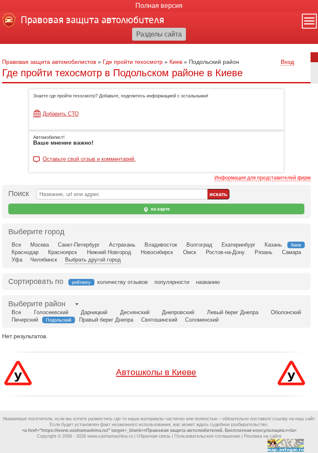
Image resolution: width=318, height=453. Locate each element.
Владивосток (161, 245)
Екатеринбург (238, 245)
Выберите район (36, 304)
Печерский (25, 320)
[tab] (36, 304)
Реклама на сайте (263, 436)
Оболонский (286, 312)
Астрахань (122, 245)
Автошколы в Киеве (156, 372)
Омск (189, 252)
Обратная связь (154, 436)
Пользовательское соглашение (207, 436)
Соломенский (202, 320)
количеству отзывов (122, 282)
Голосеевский (51, 312)
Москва (39, 245)
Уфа (17, 260)
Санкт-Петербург (79, 245)
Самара (291, 252)
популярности (171, 282)
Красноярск (62, 252)
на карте (159, 208)
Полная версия (159, 5)
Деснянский (134, 312)
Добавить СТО (61, 114)
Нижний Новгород (109, 252)
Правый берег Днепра (106, 320)
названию (208, 282)
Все (16, 245)
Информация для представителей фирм (262, 178)
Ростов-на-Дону (225, 252)
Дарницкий (94, 312)
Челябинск (43, 260)
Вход (287, 61)
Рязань (263, 252)
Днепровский (178, 312)
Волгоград (199, 245)
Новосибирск (157, 252)
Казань (273, 245)
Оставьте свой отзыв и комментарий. (89, 159)
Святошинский (159, 320)
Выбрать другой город (93, 260)
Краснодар (25, 252)
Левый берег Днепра (232, 312)
